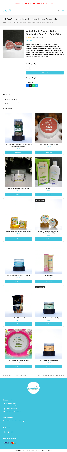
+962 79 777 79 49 (11, 409)
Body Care (35, 78)
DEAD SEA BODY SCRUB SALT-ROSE (14, 375)
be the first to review (38, 37)
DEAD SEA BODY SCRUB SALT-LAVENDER (50, 375)
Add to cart (45, 72)
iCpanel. (50, 450)
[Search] (55, 10)
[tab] (6, 94)
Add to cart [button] (18, 152)
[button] (63, 10)
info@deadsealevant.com (13, 412)
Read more (49, 239)
